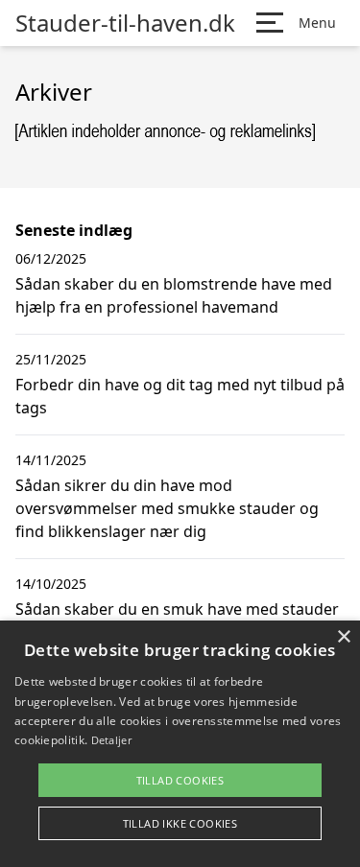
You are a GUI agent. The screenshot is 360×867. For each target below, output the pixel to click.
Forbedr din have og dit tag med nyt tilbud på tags (180, 396)
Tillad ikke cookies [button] (180, 823)
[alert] (180, 744)
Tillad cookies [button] (180, 780)
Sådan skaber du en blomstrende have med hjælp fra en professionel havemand (173, 295)
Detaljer (111, 740)
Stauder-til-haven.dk (125, 23)
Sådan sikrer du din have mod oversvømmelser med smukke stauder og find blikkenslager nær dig (167, 508)
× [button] (343, 637)
